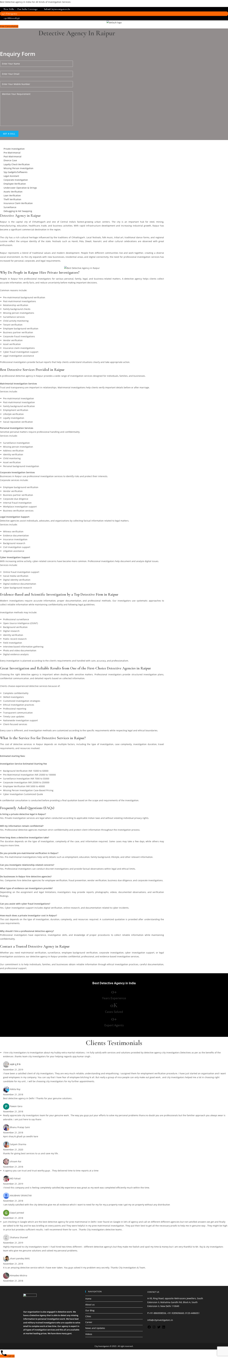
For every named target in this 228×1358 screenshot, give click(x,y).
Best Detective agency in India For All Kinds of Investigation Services (35, 1)
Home (88, 1298)
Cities (88, 1316)
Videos (88, 1334)
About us (90, 1304)
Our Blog (89, 1310)
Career (88, 1322)
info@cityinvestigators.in (160, 1320)
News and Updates (95, 1328)
